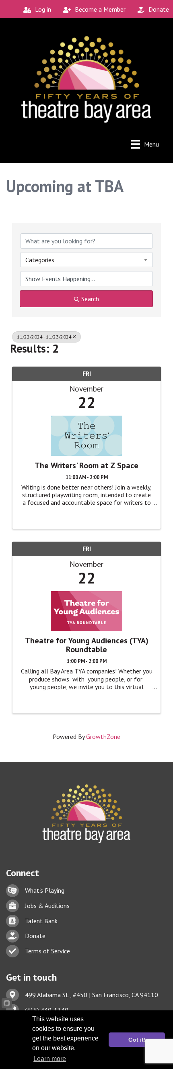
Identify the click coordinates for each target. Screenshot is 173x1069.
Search (90, 299)
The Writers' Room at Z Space (86, 465)
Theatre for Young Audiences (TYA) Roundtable (86, 645)
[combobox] (86, 260)
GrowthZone (103, 736)
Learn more (49, 1058)
